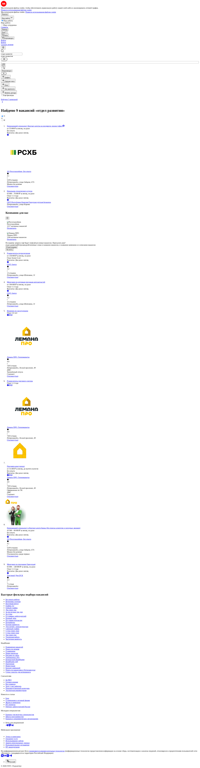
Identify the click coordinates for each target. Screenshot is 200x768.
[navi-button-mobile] (3, 48)
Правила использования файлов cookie (40, 12)
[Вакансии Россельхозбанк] (102, 560)
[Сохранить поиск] (3, 65)
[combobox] (11, 54)
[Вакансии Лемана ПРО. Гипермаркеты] (102, 336)
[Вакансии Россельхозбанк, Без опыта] (102, 153)
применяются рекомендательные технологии (47, 751)
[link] (5, 35)
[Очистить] (4, 59)
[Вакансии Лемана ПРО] (102, 501)
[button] (3, 40)
